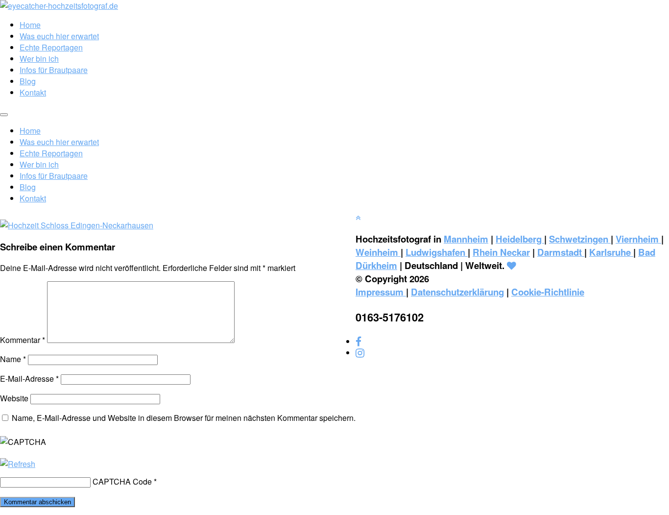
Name (13, 359)
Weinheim (378, 252)
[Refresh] (17, 463)
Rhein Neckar (501, 252)
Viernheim (638, 238)
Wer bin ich (39, 58)
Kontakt (33, 92)
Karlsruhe (611, 252)
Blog (28, 81)
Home (30, 24)
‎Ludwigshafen (437, 252)
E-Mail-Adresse (29, 378)
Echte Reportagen (51, 47)
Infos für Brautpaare (54, 69)
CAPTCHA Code (122, 481)
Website (14, 398)
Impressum (381, 291)
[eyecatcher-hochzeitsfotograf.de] (59, 5)
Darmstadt (560, 252)
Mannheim (466, 238)
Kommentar (22, 339)
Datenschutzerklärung (457, 291)
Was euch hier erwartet (59, 36)
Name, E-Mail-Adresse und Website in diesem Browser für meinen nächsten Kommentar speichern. (184, 417)
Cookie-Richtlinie (547, 291)
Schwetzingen (580, 238)
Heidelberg (520, 238)
